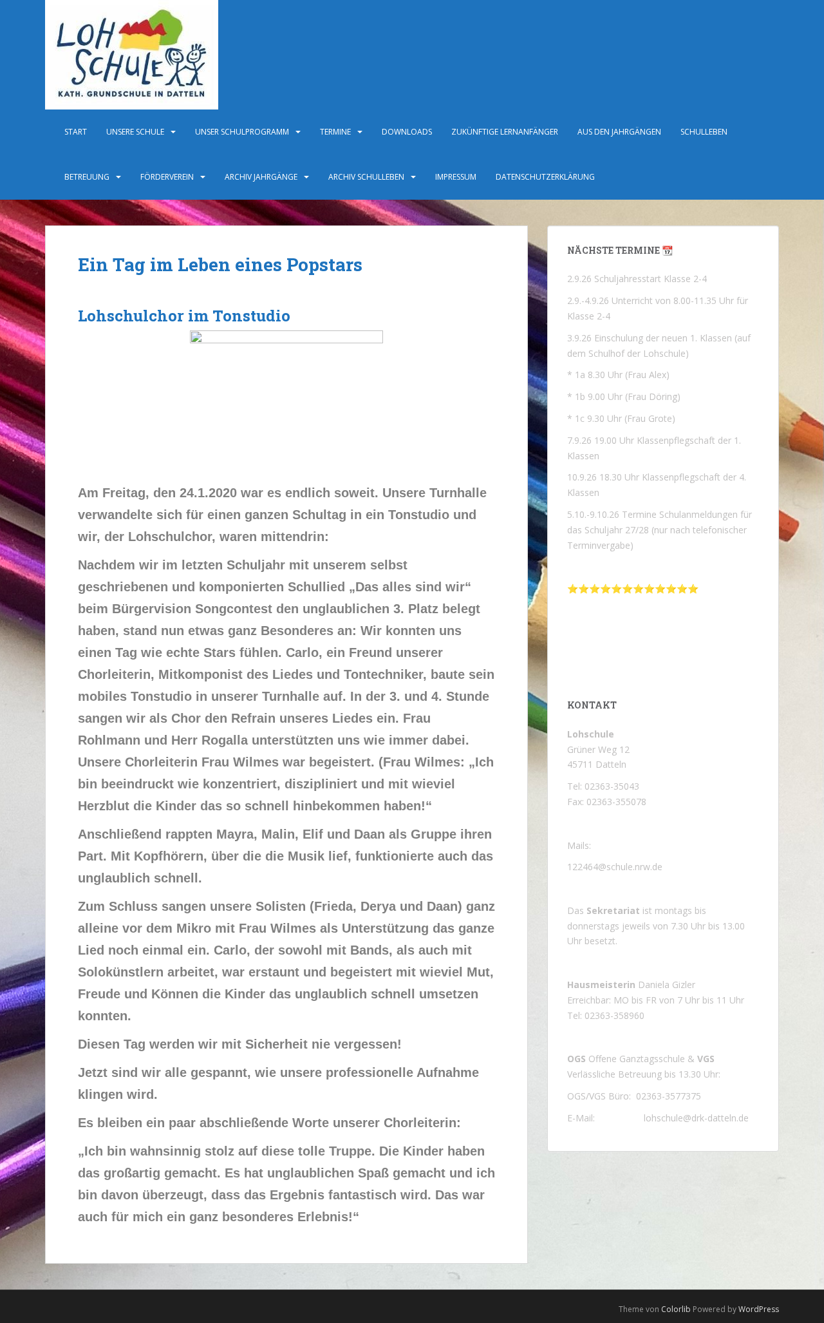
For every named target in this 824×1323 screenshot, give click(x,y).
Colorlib (676, 1309)
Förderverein (167, 176)
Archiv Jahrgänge (261, 176)
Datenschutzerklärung (545, 176)
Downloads (407, 131)
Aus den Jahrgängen (619, 131)
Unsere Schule (135, 131)
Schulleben (703, 131)
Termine (335, 131)
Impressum (455, 176)
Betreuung (86, 176)
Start (75, 131)
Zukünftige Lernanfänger (504, 131)
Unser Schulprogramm (242, 131)
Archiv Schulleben (366, 176)
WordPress (758, 1309)
